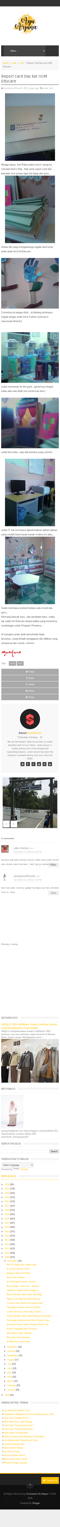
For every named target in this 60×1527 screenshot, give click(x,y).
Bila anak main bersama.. (19, 1337)
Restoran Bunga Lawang (15, 1462)
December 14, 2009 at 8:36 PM (28, 852)
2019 (7, 1214)
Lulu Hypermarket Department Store (20, 1440)
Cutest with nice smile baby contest (24, 1311)
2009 (7, 1257)
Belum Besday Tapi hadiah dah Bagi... (25, 1294)
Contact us (51, 1480)
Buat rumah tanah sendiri (15, 1459)
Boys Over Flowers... (17, 1277)
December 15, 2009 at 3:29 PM (28, 880)
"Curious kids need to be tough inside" (25, 1303)
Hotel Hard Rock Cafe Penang (17, 1421)
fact (22, 63)
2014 (7, 1235)
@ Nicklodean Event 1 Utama (21, 1281)
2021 (7, 1206)
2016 (7, 1227)
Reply (53, 893)
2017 (7, 1223)
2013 (7, 1240)
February (11, 1385)
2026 (7, 1184)
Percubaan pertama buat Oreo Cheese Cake (28, 1320)
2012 (7, 1244)
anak (14, 63)
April (9, 1376)
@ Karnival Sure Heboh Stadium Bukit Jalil (27, 1324)
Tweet (31, 671)
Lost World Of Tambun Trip (16, 1410)
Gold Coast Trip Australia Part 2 (18, 1429)
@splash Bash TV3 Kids (18, 1273)
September (12, 1355)
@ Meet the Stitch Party (18, 1341)
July (9, 1364)
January (11, 1389)
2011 (7, 1248)
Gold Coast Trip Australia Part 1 (18, 1425)
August (11, 1359)
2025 (7, 1188)
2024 (7, 1193)
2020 (7, 1210)
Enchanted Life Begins (37, 1494)
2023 (7, 1197)
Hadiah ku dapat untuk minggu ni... (23, 1290)
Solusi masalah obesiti (14, 1455)
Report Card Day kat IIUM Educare (23, 1299)
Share (31, 678)
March (10, 1381)
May (9, 1372)
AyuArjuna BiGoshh (24, 876)
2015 (7, 1231)
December (12, 1261)
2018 (7, 1218)
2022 (7, 1201)
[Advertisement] (30, 980)
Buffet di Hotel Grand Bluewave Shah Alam (24, 1436)
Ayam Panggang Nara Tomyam (22, 1328)
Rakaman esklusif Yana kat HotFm (23, 1307)
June (10, 1368)
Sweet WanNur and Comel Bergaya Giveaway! (29, 1316)
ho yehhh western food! (18, 1269)
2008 (7, 1395)
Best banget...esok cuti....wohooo (23, 1286)
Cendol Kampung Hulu (14, 1444)
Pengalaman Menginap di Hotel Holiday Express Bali (28, 1414)
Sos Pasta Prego (11, 1451)
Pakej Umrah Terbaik (13, 1448)
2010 (7, 1253)
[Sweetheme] (22, 764)
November (12, 1347)
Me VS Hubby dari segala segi (21, 1264)
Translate (23, 1169)
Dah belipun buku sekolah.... (20, 1333)
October (11, 1351)
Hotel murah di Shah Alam (15, 1433)
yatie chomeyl (21, 848)
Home (5, 63)
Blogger (36, 1503)
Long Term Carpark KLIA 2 (16, 1418)
